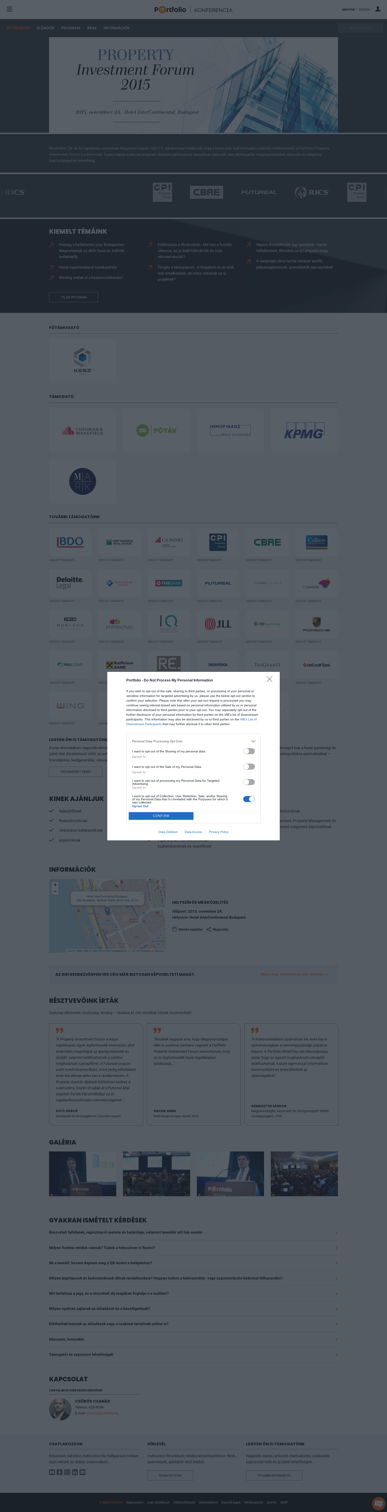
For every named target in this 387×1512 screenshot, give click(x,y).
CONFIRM (161, 816)
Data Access (193, 832)
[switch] (249, 751)
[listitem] (193, 741)
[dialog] (193, 756)
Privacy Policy (219, 832)
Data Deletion (168, 832)
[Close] (271, 680)
